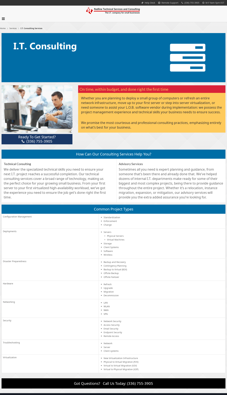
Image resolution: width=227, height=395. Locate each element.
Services (13, 33)
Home (3, 33)
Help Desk (149, 2)
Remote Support (169, 2)
